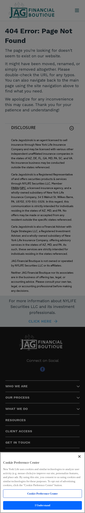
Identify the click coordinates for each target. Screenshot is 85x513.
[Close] (79, 456)
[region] (42, 482)
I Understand (42, 505)
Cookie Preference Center (42, 493)
